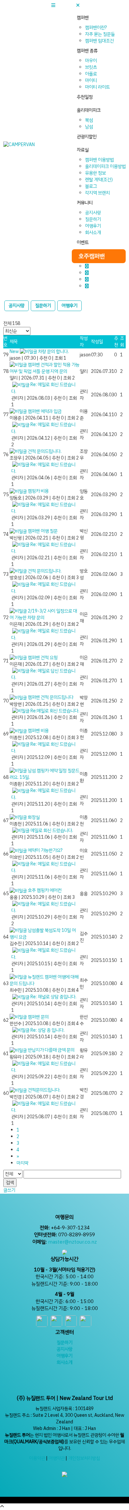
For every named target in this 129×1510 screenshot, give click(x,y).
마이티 (91, 80)
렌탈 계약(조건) (99, 179)
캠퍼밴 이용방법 (99, 159)
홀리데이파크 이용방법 (105, 166)
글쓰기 (9, 1190)
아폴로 (91, 73)
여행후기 (93, 225)
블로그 (91, 186)
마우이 (91, 60)
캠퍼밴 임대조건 (99, 40)
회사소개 (93, 232)
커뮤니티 (85, 202)
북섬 (89, 120)
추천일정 (85, 97)
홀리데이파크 (89, 110)
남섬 (89, 126)
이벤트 (83, 242)
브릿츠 (91, 67)
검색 (10, 1182)
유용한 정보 (95, 173)
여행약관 (56, 1458)
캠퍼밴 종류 (87, 50)
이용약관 (37, 1458)
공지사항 (93, 212)
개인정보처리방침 (84, 1458)
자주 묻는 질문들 (100, 34)
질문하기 (93, 219)
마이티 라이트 (97, 87)
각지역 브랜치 (97, 192)
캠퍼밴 (83, 17)
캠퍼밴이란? (96, 27)
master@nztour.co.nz (72, 1242)
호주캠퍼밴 (91, 256)
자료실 (83, 149)
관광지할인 (87, 136)
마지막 (22, 1163)
